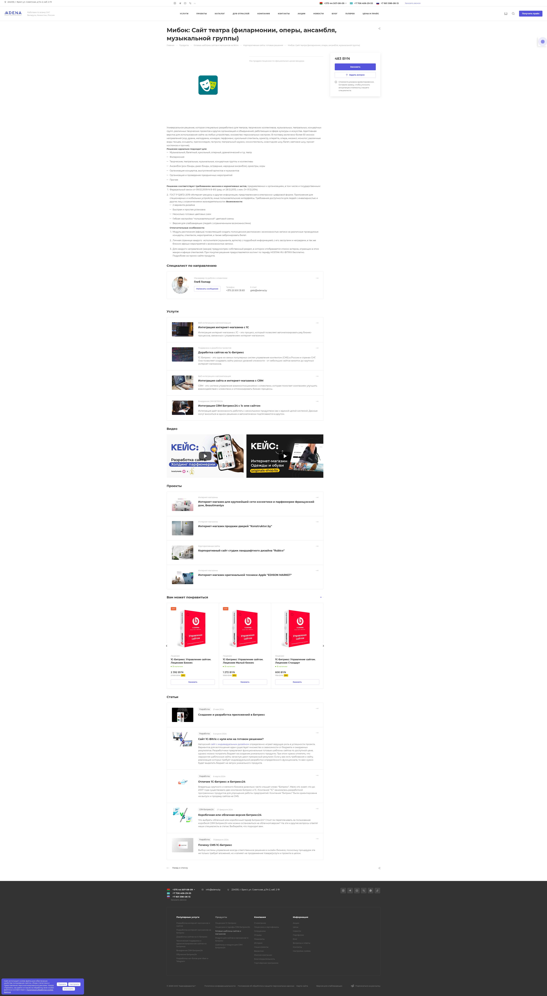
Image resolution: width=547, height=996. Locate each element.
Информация (300, 917)
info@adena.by (213, 889)
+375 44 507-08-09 (334, 3)
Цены (295, 927)
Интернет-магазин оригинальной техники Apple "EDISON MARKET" (245, 575)
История (258, 943)
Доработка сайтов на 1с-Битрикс (221, 352)
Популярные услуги (187, 917)
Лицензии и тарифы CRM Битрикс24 (232, 927)
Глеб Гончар (202, 281)
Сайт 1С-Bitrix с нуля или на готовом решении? (231, 739)
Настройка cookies (302, 951)
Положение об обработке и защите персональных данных (266, 986)
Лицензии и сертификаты (266, 927)
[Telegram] (180, 3)
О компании (260, 923)
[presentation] (167, 649)
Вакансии (259, 951)
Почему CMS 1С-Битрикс (215, 845)
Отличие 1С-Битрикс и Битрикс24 (221, 781)
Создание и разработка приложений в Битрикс (231, 714)
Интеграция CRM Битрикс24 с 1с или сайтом (229, 405)
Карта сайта (302, 986)
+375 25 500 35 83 (235, 290)
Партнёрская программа (266, 963)
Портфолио (298, 935)
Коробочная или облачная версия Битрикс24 (229, 815)
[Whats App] (370, 890)
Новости (297, 931)
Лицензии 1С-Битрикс (225, 923)
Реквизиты (259, 939)
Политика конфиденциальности (220, 986)
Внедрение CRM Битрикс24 (189, 950)
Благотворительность (264, 959)
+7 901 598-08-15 (390, 3)
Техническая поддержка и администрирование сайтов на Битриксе (191, 944)
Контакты (297, 947)
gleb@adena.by (258, 290)
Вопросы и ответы (301, 943)
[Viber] (190, 3)
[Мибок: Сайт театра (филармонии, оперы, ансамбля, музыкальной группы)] (208, 85)
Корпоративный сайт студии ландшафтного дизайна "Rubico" (241, 550)
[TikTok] (377, 890)
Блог (295, 939)
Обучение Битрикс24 (186, 954)
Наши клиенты (261, 947)
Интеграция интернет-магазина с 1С (223, 327)
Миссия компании (263, 955)
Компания (260, 917)
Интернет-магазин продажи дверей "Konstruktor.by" (235, 526)
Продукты (221, 917)
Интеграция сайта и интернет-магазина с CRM (230, 380)
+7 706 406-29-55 (363, 3)
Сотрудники (260, 931)
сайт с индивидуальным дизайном (230, 744)
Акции (296, 923)
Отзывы (258, 935)
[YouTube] (185, 3)
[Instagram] (175, 3)
